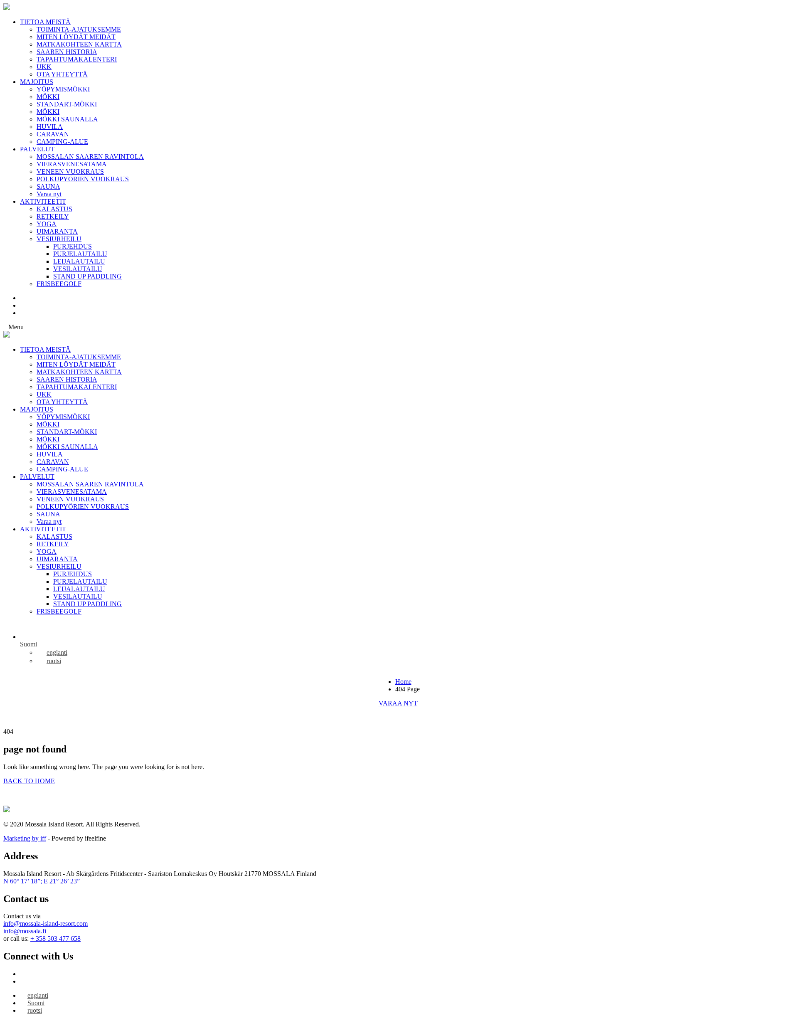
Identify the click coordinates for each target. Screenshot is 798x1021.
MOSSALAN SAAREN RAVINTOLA (90, 156)
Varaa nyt (49, 193)
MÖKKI (48, 96)
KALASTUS (54, 208)
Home (403, 681)
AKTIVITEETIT (43, 201)
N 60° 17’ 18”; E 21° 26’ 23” (41, 881)
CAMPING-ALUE (62, 141)
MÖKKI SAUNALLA (67, 119)
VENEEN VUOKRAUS (70, 171)
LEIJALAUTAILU (79, 261)
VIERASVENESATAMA (72, 164)
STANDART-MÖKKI (67, 104)
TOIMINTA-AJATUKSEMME (79, 29)
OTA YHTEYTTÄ (62, 74)
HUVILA (50, 126)
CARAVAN (53, 134)
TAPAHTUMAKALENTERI (77, 59)
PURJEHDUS (72, 246)
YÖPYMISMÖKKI (63, 89)
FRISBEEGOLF (59, 283)
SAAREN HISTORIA (67, 51)
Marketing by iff (24, 838)
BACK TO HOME (29, 780)
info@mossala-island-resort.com (45, 923)
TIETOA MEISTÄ (45, 21)
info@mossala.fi (24, 931)
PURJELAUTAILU (80, 253)
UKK (44, 66)
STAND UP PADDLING (87, 276)
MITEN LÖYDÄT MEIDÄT (76, 36)
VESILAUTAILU (77, 268)
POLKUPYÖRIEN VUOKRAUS (83, 178)
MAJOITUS (36, 81)
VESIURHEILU (59, 238)
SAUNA (48, 186)
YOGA (47, 223)
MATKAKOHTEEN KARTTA (79, 44)
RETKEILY (53, 216)
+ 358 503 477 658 (55, 938)
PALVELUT (37, 149)
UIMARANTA (57, 231)
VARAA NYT (398, 703)
